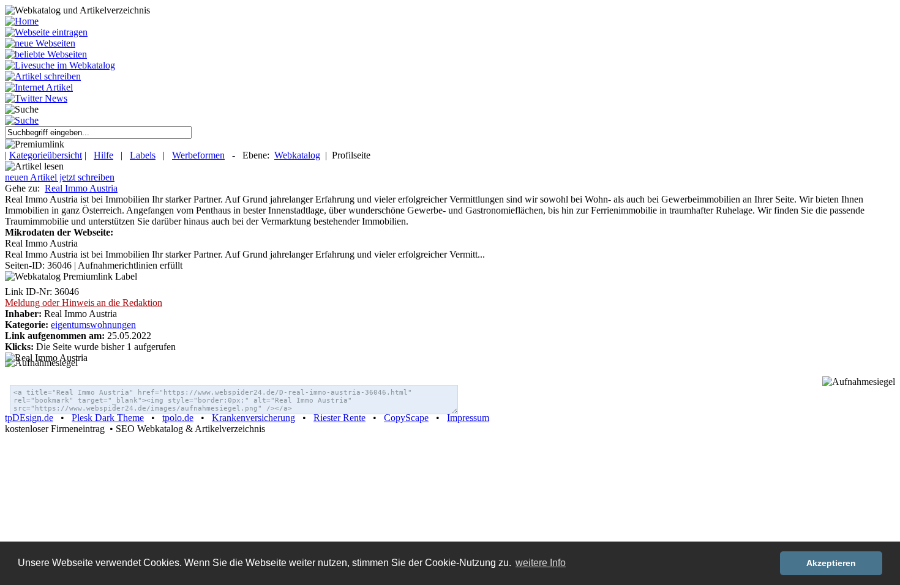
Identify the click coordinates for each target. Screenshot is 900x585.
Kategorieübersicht (45, 155)
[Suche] (22, 120)
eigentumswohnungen (93, 324)
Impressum (468, 417)
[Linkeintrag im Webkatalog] (46, 32)
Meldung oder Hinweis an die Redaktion (83, 302)
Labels (143, 155)
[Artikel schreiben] (43, 76)
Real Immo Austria (81, 188)
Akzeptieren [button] (831, 563)
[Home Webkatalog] (22, 21)
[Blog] (39, 87)
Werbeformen (198, 155)
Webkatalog (297, 155)
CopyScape (406, 417)
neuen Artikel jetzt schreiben (59, 177)
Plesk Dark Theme (108, 417)
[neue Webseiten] (40, 43)
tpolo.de (177, 417)
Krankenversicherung (253, 417)
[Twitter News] (36, 98)
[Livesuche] (60, 65)
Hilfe (103, 155)
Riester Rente (339, 417)
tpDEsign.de (29, 417)
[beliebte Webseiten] (46, 54)
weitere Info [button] (541, 562)
